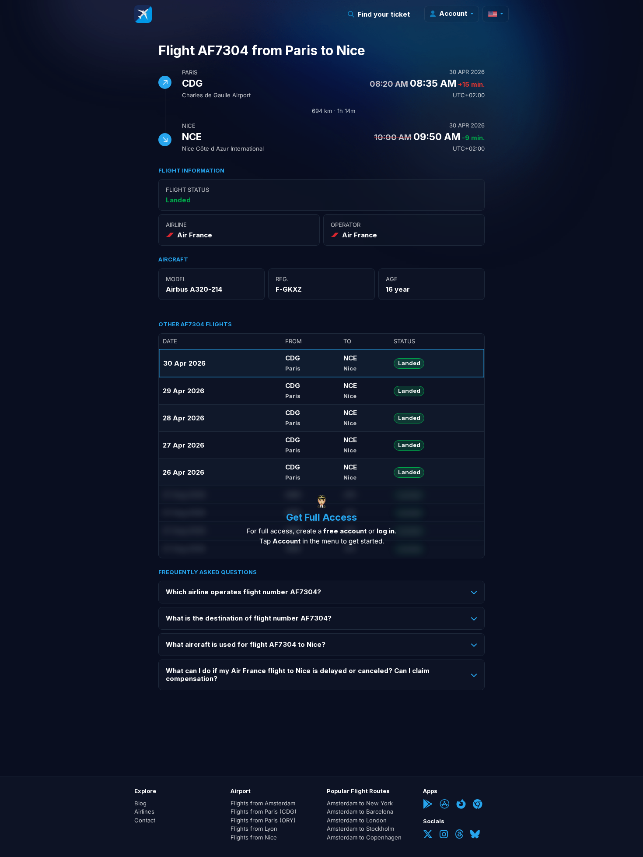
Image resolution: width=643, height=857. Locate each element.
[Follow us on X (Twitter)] (428, 835)
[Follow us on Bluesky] (475, 835)
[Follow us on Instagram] (444, 835)
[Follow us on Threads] (459, 835)
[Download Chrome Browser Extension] (477, 805)
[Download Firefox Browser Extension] (461, 805)
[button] (379, 14)
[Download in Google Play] (428, 805)
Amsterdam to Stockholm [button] (360, 828)
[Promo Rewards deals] (143, 14)
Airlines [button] (144, 811)
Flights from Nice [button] (254, 837)
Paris (189, 72)
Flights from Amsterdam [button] (263, 803)
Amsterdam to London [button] (357, 820)
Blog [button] (140, 803)
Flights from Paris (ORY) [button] (263, 820)
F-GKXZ (289, 289)
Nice (189, 125)
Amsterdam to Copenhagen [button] (364, 837)
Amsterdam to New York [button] (360, 803)
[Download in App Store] (444, 805)
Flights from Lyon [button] (254, 828)
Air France (194, 235)
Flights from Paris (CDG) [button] (264, 811)
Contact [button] (144, 820)
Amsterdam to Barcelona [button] (360, 811)
